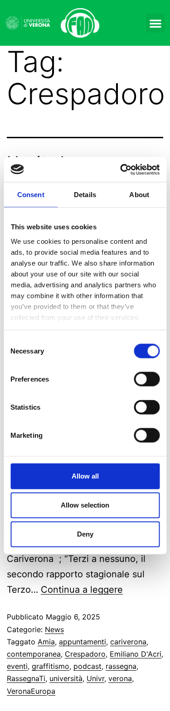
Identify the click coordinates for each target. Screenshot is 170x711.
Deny (85, 534)
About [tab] (139, 194)
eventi (17, 666)
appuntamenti (82, 641)
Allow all (85, 476)
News (54, 629)
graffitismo (50, 666)
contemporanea (34, 653)
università (66, 678)
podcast (87, 666)
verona (120, 678)
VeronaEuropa (31, 691)
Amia (46, 641)
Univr (95, 678)
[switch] (147, 379)
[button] (155, 23)
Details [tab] (85, 194)
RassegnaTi (26, 678)
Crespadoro (85, 653)
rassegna (121, 666)
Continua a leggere (82, 589)
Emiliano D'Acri (135, 653)
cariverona (128, 641)
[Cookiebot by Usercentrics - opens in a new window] (121, 169)
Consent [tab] (30, 194)
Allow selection (85, 505)
